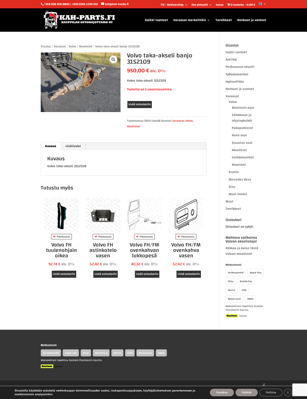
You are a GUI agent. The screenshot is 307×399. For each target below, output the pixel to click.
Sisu (232, 187)
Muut (229, 201)
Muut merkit (238, 194)
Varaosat (60, 46)
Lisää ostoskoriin (139, 104)
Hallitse (271, 392)
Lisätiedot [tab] (73, 146)
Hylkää (246, 392)
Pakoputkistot (242, 128)
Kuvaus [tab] (50, 146)
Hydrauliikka (235, 81)
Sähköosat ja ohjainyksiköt (242, 118)
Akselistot (85, 46)
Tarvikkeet (224, 21)
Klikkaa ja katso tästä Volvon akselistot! (242, 251)
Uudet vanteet (236, 52)
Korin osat (239, 135)
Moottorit (239, 165)
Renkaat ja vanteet (251, 21)
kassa (219, 5)
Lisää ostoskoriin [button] (64, 274)
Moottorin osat (243, 108)
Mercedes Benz (240, 179)
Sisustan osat (242, 143)
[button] (113, 59)
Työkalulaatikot (237, 74)
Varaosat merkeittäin (189, 21)
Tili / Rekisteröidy (172, 5)
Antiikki (231, 59)
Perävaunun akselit (240, 67)
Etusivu (46, 46)
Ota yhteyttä (200, 5)
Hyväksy (222, 392)
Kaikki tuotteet (156, 21)
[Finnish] (262, 5)
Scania (234, 172)
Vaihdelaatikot (243, 157)
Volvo (72, 46)
